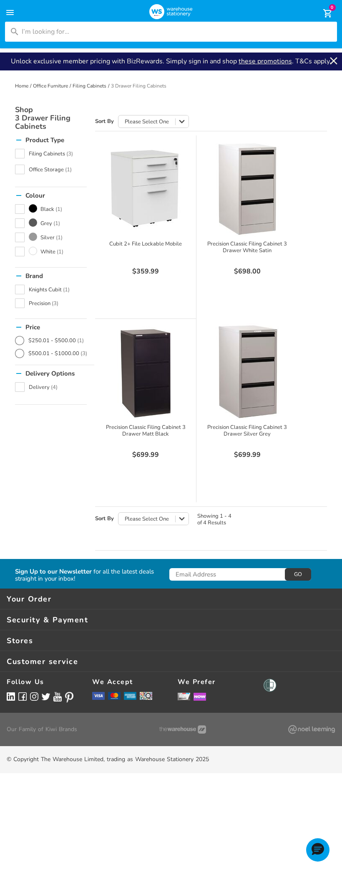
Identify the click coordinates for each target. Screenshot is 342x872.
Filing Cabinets (89, 86)
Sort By (104, 121)
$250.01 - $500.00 (56, 340)
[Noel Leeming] (311, 729)
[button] (317, 850)
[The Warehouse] (182, 729)
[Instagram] (34, 696)
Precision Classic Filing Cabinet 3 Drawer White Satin (247, 247)
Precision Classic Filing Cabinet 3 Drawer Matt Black (146, 430)
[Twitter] (46, 696)
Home (21, 86)
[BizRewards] (184, 696)
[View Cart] (322, 13)
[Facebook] (22, 696)
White (51, 252)
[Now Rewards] (200, 696)
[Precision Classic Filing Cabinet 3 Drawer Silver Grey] (247, 371)
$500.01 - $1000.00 (57, 353)
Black (51, 209)
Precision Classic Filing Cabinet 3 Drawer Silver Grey (247, 430)
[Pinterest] (69, 697)
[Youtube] (57, 697)
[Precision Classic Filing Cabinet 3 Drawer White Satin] (247, 188)
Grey (50, 223)
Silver (51, 237)
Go (298, 574)
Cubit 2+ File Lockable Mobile (145, 244)
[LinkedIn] (11, 696)
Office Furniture (50, 86)
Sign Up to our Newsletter (53, 571)
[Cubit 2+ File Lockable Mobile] (145, 188)
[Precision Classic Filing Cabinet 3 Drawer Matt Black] (145, 371)
